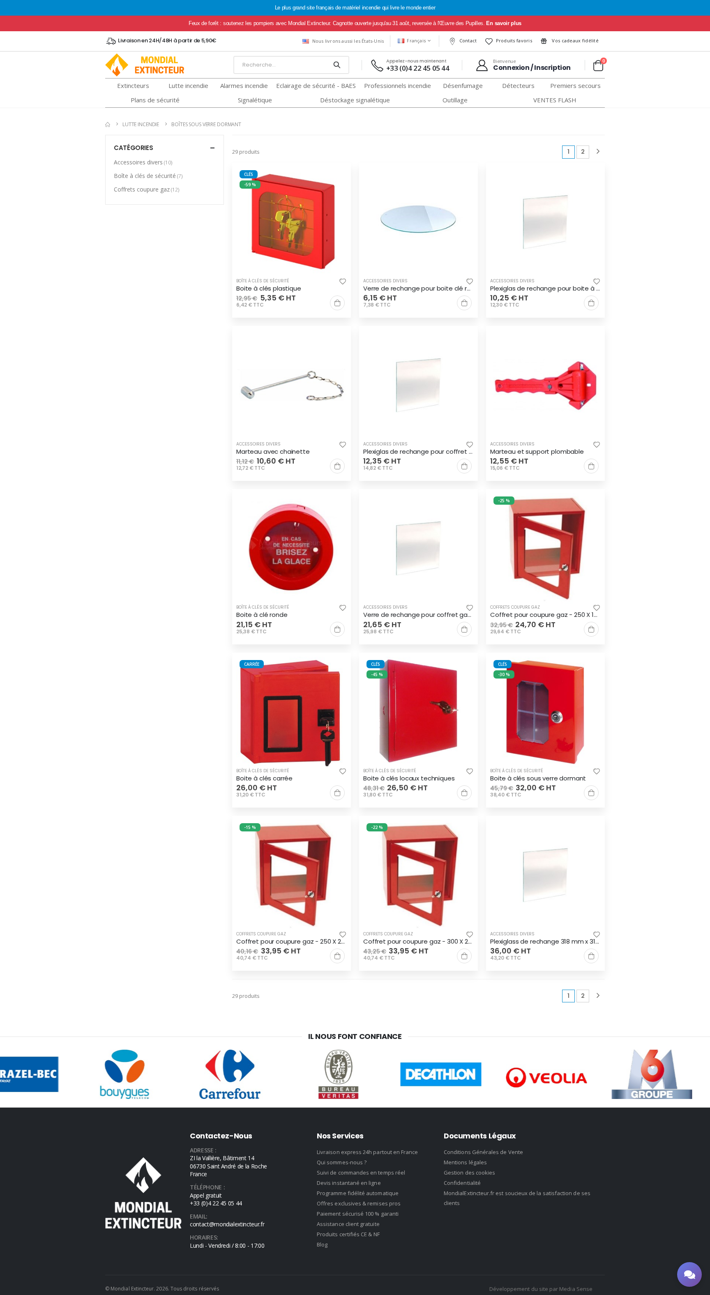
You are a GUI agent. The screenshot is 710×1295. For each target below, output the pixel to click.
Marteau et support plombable (537, 452)
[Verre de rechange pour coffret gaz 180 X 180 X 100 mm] (418, 548)
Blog (322, 1244)
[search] (336, 65)
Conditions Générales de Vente (483, 1152)
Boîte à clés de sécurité (262, 281)
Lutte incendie (140, 124)
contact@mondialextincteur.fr (227, 1224)
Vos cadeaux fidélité (575, 40)
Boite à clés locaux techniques (409, 778)
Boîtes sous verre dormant (206, 124)
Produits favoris (514, 40)
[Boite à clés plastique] (291, 222)
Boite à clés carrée (264, 778)
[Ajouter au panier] (337, 302)
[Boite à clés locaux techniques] (418, 712)
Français (416, 40)
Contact (468, 40)
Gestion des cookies (469, 1172)
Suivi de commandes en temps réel (361, 1172)
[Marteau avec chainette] (291, 385)
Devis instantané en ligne (349, 1183)
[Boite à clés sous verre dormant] (545, 712)
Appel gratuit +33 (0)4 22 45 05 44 (216, 1199)
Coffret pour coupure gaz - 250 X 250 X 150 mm (291, 941)
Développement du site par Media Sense (540, 1289)
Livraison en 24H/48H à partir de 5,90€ (167, 40)
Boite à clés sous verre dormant (538, 778)
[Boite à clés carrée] (291, 712)
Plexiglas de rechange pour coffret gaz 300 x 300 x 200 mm (418, 452)
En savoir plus (503, 23)
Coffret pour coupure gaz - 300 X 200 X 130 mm (418, 941)
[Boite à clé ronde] (291, 548)
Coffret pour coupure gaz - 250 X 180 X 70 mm (545, 615)
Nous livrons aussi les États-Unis (348, 41)
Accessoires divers (385, 281)
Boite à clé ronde (261, 615)
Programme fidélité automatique (358, 1193)
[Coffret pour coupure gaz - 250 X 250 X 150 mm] (291, 875)
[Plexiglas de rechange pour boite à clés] (545, 222)
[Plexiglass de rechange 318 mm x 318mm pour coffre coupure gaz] (545, 875)
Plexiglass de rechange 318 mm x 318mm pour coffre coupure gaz (545, 941)
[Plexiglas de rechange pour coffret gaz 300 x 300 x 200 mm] (418, 385)
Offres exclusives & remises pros (359, 1203)
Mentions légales (465, 1162)
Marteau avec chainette (273, 452)
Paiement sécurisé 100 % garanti (358, 1213)
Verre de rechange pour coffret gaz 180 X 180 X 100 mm (418, 615)
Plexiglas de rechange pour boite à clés (545, 288)
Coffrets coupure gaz (515, 607)
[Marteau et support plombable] (545, 385)
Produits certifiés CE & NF (348, 1234)
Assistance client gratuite (348, 1224)
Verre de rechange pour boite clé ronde (418, 288)
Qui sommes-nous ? (342, 1162)
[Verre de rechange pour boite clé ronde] (418, 222)
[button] (598, 65)
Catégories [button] (133, 147)
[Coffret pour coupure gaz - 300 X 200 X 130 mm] (418, 875)
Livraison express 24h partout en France (367, 1152)
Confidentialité (462, 1183)
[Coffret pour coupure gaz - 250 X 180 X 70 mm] (545, 548)
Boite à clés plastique (268, 288)
